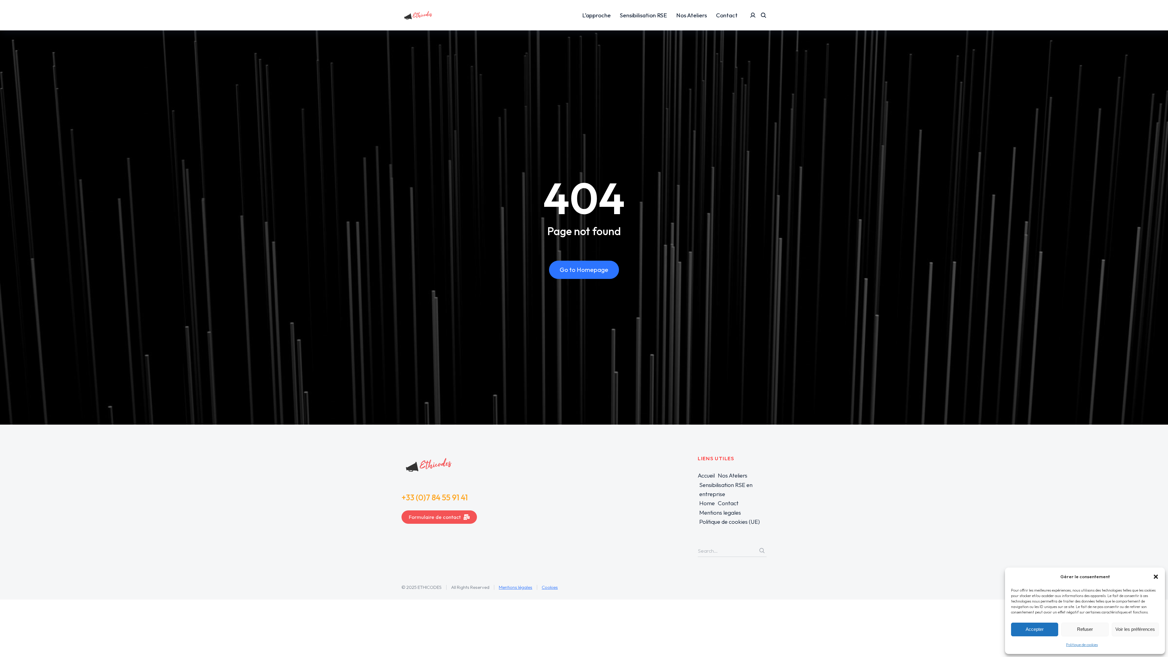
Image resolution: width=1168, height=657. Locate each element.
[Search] (761, 550)
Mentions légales (515, 587)
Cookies (550, 587)
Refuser (1085, 629)
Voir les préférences (1135, 629)
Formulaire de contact (435, 517)
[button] (1156, 577)
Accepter (1035, 629)
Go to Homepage (584, 269)
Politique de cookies (1082, 644)
